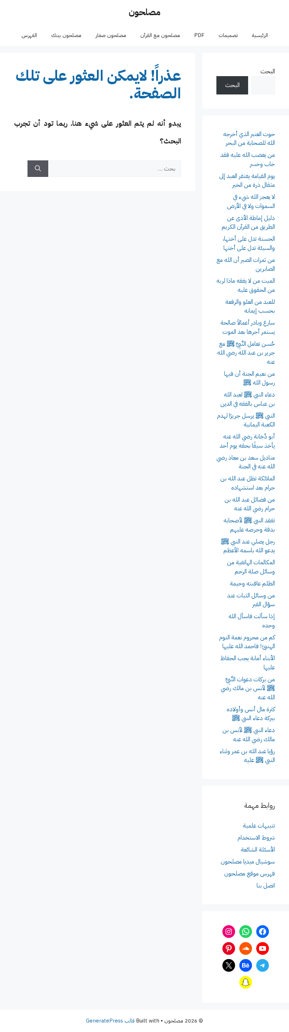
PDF (199, 35)
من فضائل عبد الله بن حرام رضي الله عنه (250, 504)
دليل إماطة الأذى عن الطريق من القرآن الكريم (248, 223)
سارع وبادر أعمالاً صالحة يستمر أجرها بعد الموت (247, 327)
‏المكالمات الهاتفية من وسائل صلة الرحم (251, 567)
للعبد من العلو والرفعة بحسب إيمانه (250, 306)
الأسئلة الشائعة (258, 849)
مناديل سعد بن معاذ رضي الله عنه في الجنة (245, 462)
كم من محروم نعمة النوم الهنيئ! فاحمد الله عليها (247, 642)
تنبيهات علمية (259, 825)
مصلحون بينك (66, 35)
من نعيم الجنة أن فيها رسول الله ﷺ (249, 378)
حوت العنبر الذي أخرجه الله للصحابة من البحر (249, 139)
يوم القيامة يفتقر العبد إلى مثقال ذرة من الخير (247, 181)
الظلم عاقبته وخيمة (252, 583)
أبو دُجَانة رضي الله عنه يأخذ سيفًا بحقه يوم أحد (247, 441)
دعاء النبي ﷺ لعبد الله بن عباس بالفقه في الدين (247, 399)
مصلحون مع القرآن (160, 35)
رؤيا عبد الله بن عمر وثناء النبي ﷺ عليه (247, 756)
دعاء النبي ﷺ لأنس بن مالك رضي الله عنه (248, 735)
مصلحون (144, 12)
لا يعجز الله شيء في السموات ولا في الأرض (251, 201)
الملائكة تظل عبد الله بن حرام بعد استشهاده (247, 483)
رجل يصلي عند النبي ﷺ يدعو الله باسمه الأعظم (248, 546)
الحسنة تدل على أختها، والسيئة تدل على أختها (249, 243)
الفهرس (29, 35)
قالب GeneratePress (110, 1021)
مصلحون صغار (111, 35)
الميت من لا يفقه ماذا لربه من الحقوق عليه (245, 285)
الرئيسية (260, 35)
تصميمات (228, 35)
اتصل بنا (266, 885)
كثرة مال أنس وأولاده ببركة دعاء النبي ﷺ (251, 714)
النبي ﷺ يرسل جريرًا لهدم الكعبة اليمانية (246, 420)
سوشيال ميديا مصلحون (248, 861)
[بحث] (37, 168)
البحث (267, 71)
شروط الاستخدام (256, 837)
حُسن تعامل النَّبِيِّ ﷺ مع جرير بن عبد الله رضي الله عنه (246, 352)
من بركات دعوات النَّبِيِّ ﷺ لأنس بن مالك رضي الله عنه (248, 688)
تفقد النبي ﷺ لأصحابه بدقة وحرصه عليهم (249, 525)
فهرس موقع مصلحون (249, 873)
